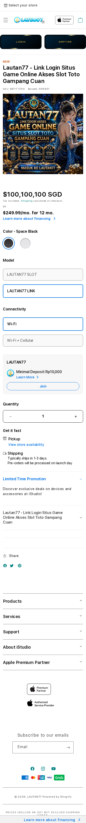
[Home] (29, 20)
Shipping (27, 200)
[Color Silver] (25, 243)
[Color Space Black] (8, 243)
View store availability (26, 445)
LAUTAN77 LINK (21, 291)
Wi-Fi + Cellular (20, 340)
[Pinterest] (20, 566)
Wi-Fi (11, 324)
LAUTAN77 (34, 796)
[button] (5, 20)
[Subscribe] (68, 747)
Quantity (11, 404)
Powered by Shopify (57, 796)
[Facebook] (6, 566)
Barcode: (33, 88)
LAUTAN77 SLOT (22, 274)
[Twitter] (13, 566)
